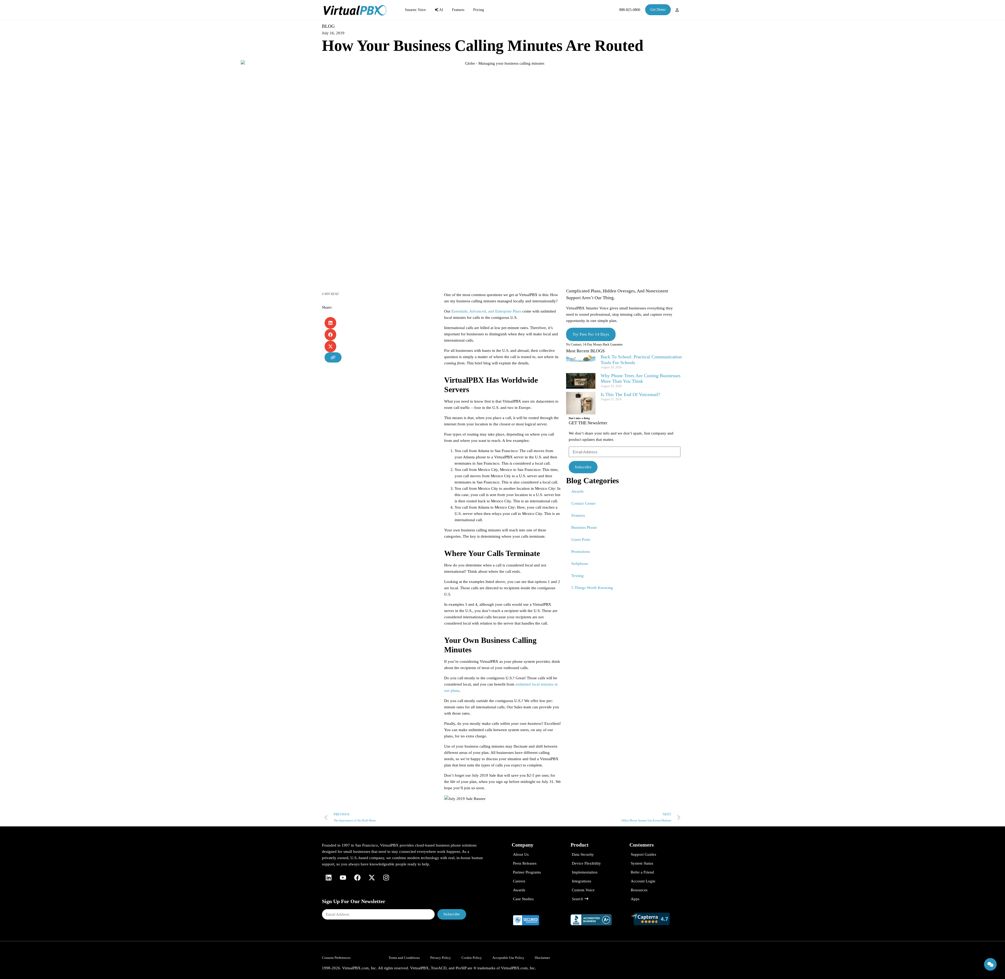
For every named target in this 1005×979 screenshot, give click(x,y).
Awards (577, 491)
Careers (519, 881)
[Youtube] (342, 877)
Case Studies (523, 899)
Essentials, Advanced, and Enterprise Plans (486, 311)
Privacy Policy (440, 958)
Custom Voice (583, 890)
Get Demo (658, 10)
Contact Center (583, 503)
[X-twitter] (371, 877)
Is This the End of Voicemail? (630, 394)
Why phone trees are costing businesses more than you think (640, 378)
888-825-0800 (629, 10)
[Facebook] (357, 877)
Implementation (585, 872)
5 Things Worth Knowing (592, 588)
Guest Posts (580, 539)
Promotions (580, 551)
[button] (330, 323)
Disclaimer (542, 958)
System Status (642, 863)
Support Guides (643, 854)
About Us (521, 854)
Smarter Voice (415, 10)
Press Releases (525, 863)
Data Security (583, 854)
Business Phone (584, 527)
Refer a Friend (642, 872)
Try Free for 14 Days (591, 334)
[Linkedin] (328, 877)
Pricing (478, 10)
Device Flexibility (586, 863)
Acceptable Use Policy (508, 958)
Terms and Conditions (404, 958)
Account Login (643, 881)
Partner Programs (527, 872)
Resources (639, 890)
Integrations (581, 881)
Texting (577, 576)
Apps (635, 899)
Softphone (579, 563)
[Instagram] (386, 877)
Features (458, 10)
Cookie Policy (471, 958)
